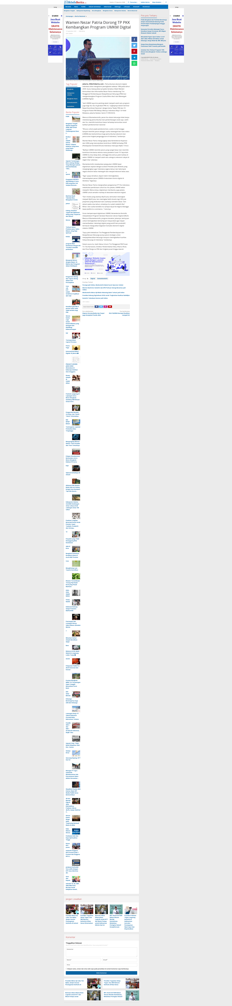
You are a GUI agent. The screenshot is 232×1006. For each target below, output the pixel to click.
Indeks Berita (144, 59)
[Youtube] (110, 306)
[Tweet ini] (134, 45)
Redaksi (157, 60)
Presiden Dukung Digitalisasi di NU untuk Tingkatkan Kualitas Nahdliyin (106, 295)
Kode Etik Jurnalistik (155, 59)
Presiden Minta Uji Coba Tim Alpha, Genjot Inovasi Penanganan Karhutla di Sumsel (72, 919)
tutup (55, 7)
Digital (93, 278)
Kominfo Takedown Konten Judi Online (95, 298)
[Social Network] (166, 2)
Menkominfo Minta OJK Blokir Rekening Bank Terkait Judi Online (103, 292)
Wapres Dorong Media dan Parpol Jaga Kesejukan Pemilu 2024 (93, 313)
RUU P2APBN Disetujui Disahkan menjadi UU (119, 313)
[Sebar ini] (134, 39)
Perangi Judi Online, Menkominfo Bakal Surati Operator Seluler (102, 285)
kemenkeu (70, 106)
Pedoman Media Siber (147, 60)
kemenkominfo (72, 102)
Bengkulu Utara (72, 99)
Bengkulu (70, 89)
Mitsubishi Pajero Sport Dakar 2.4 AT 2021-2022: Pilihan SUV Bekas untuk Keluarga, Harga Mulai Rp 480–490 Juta (153, 38)
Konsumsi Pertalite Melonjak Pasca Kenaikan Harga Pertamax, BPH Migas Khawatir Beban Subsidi (153, 31)
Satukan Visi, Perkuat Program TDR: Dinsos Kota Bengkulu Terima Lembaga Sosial (154, 52)
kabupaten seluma (70, 94)
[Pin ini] (134, 51)
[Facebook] (97, 306)
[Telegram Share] (134, 57)
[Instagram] (105, 306)
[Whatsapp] (134, 63)
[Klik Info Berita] (75, 2)
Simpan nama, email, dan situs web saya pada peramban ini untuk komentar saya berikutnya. (98, 969)
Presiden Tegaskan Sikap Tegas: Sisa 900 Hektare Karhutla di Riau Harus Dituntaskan (86, 919)
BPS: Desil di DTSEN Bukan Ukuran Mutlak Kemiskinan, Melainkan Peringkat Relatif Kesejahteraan (116, 921)
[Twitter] (101, 306)
